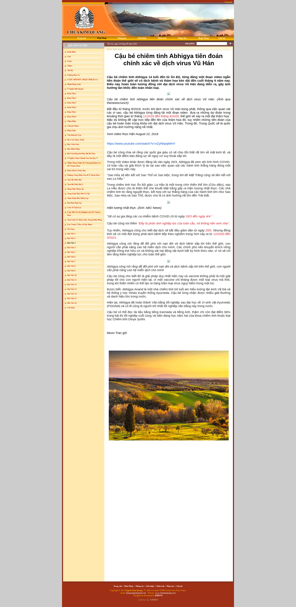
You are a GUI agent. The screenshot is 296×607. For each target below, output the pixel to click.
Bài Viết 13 (72, 289)
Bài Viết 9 (71, 271)
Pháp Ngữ (71, 130)
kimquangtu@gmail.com (136, 593)
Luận (69, 61)
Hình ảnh (160, 586)
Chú (69, 56)
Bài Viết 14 (72, 294)
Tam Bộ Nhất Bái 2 (75, 184)
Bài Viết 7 (71, 261)
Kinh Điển (71, 52)
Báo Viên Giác (73, 144)
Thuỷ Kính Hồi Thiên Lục (78, 198)
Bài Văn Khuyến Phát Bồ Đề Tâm (81, 154)
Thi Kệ (70, 70)
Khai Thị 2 (71, 98)
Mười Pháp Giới (74, 84)
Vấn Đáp (71, 308)
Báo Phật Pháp (73, 149)
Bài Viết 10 (72, 275)
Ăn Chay (71, 229)
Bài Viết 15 (72, 298)
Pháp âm (170, 586)
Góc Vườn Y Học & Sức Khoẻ (79, 224)
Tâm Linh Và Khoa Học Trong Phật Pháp (84, 220)
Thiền (69, 66)
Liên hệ (179, 586)
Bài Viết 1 (71, 234)
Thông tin (139, 586)
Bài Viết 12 (72, 284)
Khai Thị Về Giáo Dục (76, 170)
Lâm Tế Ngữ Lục (74, 207)
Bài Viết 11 (71, 280)
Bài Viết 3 (71, 243)
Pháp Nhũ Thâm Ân (75, 189)
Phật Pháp (128, 586)
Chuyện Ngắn (73, 126)
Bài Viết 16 (72, 303)
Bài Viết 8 (71, 266)
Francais (228, 2)
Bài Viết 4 (71, 247)
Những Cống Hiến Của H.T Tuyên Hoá (83, 175)
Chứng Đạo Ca (73, 75)
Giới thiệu (150, 586)
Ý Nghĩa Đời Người (75, 89)
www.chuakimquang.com (165, 593)
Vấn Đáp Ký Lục (74, 135)
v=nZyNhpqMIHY (163, 143)
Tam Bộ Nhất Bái (74, 180)
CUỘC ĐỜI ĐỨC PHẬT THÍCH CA (82, 80)
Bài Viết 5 (71, 252)
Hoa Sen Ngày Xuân (75, 140)
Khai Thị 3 (71, 103)
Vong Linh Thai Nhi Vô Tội (78, 194)
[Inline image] (168, 93)
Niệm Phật (71, 121)
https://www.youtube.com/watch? (129, 143)
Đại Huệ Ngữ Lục (74, 203)
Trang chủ (118, 586)
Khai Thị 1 (71, 93)
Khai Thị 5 (71, 112)
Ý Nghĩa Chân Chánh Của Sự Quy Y (82, 158)
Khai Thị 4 (71, 107)
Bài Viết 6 (71, 257)
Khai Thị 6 (71, 117)
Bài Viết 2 (71, 238)
